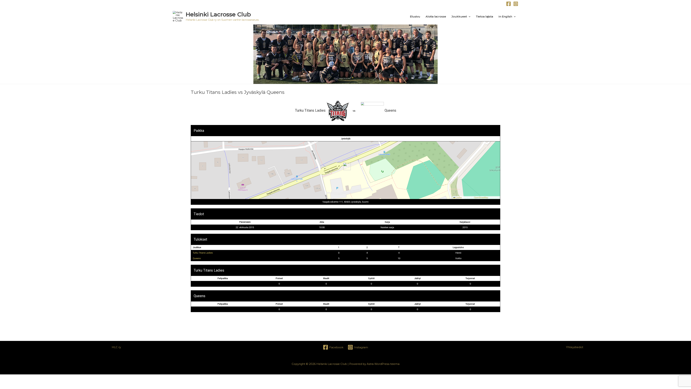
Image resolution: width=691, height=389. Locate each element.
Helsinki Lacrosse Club (218, 14)
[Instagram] (515, 3)
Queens (197, 258)
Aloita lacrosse (436, 16)
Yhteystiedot (574, 347)
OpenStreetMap (481, 197)
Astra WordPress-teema (383, 364)
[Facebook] (508, 3)
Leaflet (458, 197)
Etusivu (415, 16)
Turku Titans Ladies (203, 252)
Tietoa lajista (484, 16)
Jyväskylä (345, 138)
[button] (468, 16)
